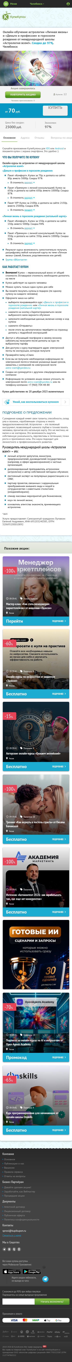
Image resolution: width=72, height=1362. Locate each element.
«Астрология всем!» (13, 166)
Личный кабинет (68, 4)
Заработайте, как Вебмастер (19, 1191)
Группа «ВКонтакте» (16, 259)
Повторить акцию (23, 94)
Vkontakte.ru (9, 1249)
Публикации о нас (14, 1163)
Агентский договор (14, 1206)
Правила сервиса (13, 1171)
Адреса (25, 138)
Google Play (32, 1271)
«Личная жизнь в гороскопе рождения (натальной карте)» (34, 216)
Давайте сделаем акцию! (17, 1187)
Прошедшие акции (14, 1195)
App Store (11, 1271)
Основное (9, 138)
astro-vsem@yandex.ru (18, 367)
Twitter (14, 1249)
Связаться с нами (11, 1235)
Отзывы (39, 138)
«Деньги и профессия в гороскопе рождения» (27, 170)
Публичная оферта (14, 1215)
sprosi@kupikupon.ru (14, 1230)
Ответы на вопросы (14, 1176)
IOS (48, 148)
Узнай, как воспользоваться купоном (36, 402)
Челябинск (36, 3)
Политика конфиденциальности (21, 1219)
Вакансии (9, 1167)
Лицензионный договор (17, 1211)
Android (59, 148)
